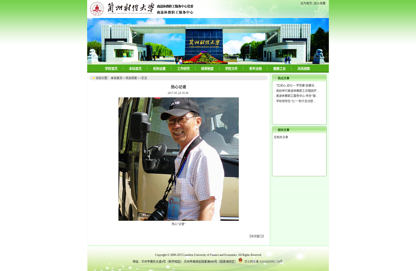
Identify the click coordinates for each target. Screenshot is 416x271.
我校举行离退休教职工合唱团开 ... (297, 91)
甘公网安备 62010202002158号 (263, 261)
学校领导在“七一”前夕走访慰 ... (296, 101)
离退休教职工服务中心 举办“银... (297, 96)
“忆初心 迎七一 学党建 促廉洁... (296, 85)
